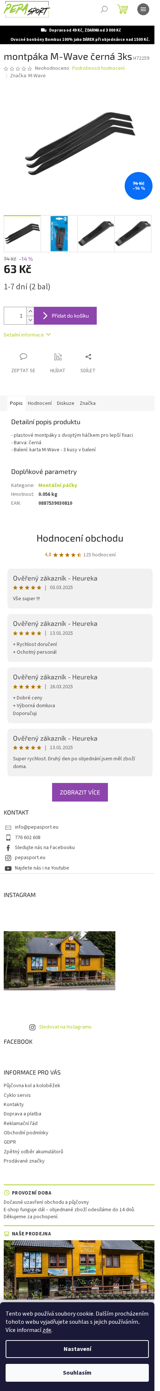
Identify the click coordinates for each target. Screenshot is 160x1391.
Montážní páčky (57, 485)
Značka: (28, 75)
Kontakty (14, 1104)
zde (46, 1330)
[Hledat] (104, 9)
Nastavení (77, 1349)
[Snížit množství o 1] (30, 320)
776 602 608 (28, 837)
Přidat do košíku (70, 315)
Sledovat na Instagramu (65, 1027)
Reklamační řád (21, 1123)
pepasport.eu (30, 857)
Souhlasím (77, 1373)
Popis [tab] (16, 403)
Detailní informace (24, 335)
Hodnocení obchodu (80, 537)
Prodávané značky (24, 1161)
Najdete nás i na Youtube (42, 868)
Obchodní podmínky (26, 1133)
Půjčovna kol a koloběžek (32, 1085)
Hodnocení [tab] (40, 403)
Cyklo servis (17, 1095)
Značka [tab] (88, 403)
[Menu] (143, 9)
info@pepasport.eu (36, 827)
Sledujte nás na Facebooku (45, 847)
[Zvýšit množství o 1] (30, 311)
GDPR (10, 1142)
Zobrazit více (80, 792)
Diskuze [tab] (65, 403)
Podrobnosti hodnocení (98, 68)
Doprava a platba (22, 1114)
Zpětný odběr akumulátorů (33, 1152)
